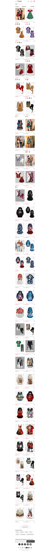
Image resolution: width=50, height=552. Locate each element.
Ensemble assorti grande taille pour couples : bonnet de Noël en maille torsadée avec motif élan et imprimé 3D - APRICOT (20, 470)
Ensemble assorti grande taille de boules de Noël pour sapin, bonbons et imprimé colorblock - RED (20, 202)
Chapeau (21, 532)
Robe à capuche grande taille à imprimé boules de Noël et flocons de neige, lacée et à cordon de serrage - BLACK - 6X (20, 236)
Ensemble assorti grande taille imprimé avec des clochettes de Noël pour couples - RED (20, 21)
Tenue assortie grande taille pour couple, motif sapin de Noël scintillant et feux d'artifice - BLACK (20, 58)
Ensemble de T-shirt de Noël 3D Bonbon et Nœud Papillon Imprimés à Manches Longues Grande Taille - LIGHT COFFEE (30, 95)
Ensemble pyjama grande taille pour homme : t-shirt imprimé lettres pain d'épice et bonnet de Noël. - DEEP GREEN (20, 353)
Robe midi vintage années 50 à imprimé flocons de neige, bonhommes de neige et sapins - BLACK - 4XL (30, 353)
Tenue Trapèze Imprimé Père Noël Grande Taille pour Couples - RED (20, 184)
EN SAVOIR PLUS (25, 527)
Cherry (30, 532)
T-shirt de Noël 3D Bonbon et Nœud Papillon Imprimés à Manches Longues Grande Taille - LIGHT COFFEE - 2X (20, 113)
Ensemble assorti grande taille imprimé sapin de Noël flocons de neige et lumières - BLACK (30, 470)
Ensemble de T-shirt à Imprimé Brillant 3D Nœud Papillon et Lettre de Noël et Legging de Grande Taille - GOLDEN (30, 113)
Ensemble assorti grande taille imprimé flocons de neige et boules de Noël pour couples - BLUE (30, 269)
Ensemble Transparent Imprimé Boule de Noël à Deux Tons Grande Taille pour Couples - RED (20, 76)
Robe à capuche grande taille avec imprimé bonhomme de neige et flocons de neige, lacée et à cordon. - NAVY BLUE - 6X (30, 319)
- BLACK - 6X (27, 202)
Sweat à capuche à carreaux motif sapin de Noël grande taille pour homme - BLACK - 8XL (20, 219)
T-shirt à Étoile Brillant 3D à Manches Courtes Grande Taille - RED (20, 95)
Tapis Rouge (23, 534)
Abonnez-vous (30, 541)
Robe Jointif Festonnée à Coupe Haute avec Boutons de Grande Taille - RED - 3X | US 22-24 (30, 76)
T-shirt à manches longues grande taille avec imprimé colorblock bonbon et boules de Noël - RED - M (30, 184)
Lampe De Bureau (30, 534)
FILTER (32, 6)
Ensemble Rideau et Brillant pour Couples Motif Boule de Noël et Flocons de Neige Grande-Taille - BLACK (30, 58)
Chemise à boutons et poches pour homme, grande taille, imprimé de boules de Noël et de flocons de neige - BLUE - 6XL (30, 286)
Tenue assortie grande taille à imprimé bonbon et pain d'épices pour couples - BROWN (20, 39)
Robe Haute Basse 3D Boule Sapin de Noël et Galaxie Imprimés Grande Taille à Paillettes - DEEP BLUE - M (20, 132)
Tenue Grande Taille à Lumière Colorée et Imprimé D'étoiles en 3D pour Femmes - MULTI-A (30, 167)
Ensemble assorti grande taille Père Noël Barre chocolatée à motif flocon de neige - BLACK (20, 503)
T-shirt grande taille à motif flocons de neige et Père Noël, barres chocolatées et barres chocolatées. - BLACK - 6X (20, 453)
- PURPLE (16, 269)
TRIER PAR (24, 6)
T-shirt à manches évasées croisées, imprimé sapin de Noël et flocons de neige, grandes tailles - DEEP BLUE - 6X (20, 403)
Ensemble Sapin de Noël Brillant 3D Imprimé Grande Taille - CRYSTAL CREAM (20, 167)
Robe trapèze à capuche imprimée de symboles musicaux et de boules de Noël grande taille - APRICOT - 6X (30, 503)
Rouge (17, 532)
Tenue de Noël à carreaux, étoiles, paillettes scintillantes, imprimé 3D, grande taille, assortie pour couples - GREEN (30, 132)
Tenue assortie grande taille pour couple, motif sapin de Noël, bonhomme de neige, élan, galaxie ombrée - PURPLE (30, 39)
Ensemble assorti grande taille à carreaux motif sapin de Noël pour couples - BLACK (30, 219)
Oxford (26, 532)
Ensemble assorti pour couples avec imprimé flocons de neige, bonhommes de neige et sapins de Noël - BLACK (20, 336)
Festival (17, 534)
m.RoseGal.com (20, 1)
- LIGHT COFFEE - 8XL (18, 386)
